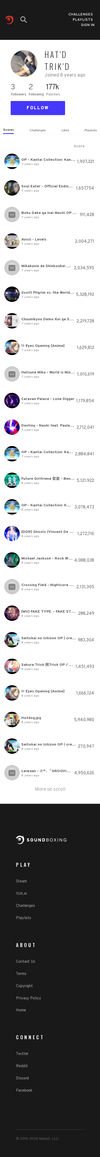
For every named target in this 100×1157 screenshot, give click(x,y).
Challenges (81, 12)
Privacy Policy (28, 998)
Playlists (83, 18)
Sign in (88, 25)
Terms (21, 974)
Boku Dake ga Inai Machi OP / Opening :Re (59, 213)
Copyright (24, 986)
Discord (22, 1078)
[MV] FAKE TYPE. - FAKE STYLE (49, 611)
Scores (8, 130)
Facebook (24, 1090)
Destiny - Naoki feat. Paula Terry (51, 425)
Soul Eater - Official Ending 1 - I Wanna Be (59, 186)
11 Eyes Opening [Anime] (43, 346)
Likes (65, 130)
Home (21, 1010)
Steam (21, 881)
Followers (18, 94)
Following (36, 94)
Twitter (22, 1054)
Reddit (21, 1066)
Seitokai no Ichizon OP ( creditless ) (53, 638)
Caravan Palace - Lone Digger (47, 399)
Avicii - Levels (33, 239)
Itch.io (21, 893)
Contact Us (25, 961)
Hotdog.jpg (31, 718)
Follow (38, 108)
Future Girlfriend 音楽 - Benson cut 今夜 (57, 479)
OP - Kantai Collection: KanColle (50, 160)
